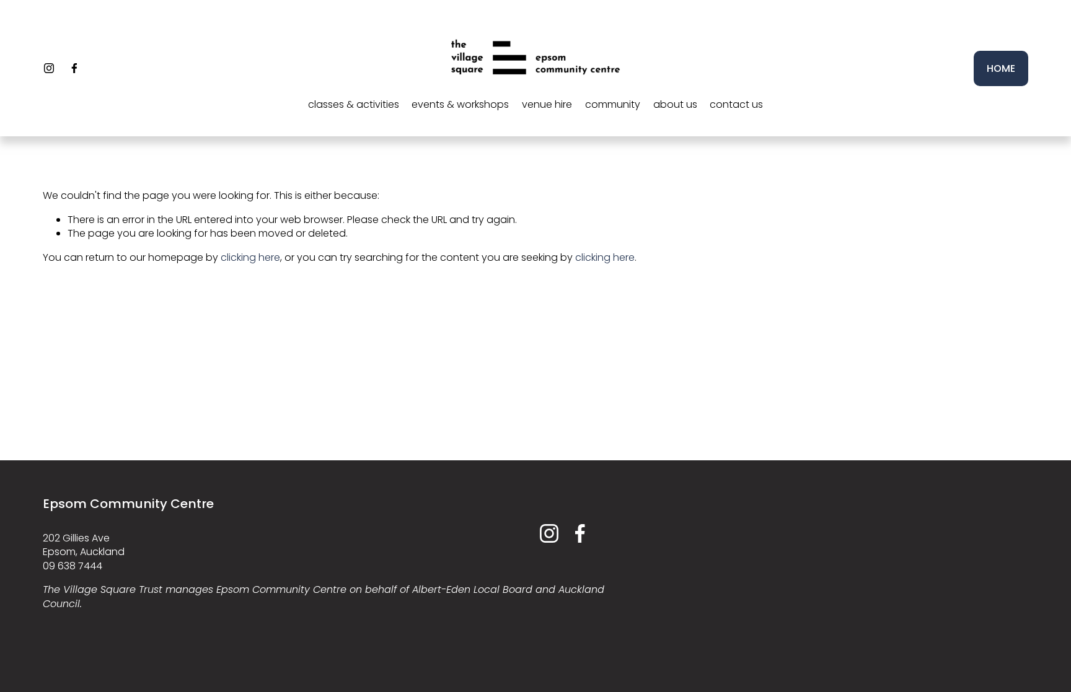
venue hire (547, 104)
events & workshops (460, 104)
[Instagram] (49, 68)
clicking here (250, 257)
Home (1001, 68)
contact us (736, 104)
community (612, 104)
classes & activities (353, 104)
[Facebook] (74, 68)
